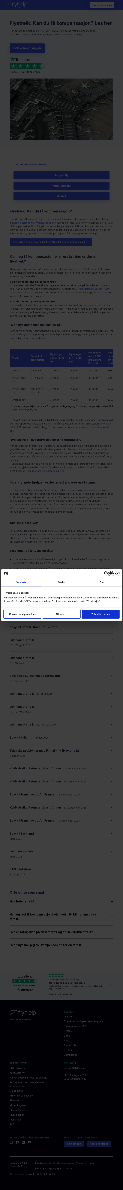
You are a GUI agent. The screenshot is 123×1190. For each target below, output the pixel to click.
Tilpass (60, 614)
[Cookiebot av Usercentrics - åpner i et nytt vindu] (106, 573)
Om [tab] (102, 582)
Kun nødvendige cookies (22, 614)
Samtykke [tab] (21, 582)
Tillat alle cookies (101, 614)
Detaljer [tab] (61, 582)
